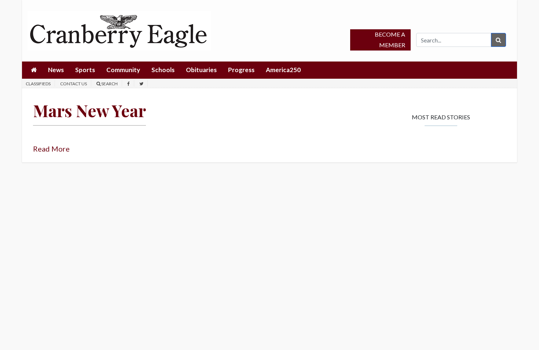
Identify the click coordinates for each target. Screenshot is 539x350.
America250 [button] (283, 70)
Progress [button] (241, 70)
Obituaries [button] (201, 70)
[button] (34, 70)
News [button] (56, 70)
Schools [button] (163, 70)
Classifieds (38, 83)
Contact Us (73, 83)
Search (109, 83)
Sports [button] (85, 70)
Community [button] (123, 70)
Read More (51, 148)
